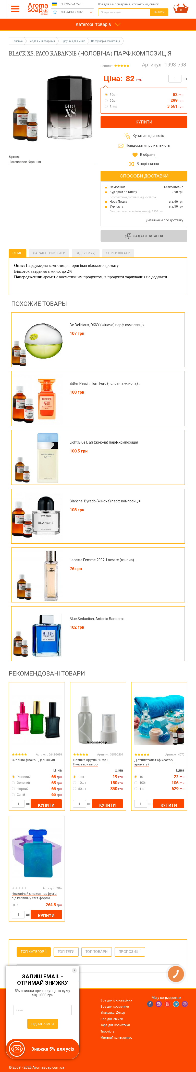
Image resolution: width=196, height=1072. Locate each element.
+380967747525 (70, 4)
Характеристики (49, 253)
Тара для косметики (115, 1025)
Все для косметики (115, 1006)
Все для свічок (112, 1019)
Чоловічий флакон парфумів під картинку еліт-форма (34, 896)
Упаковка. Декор (113, 1012)
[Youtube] (167, 1004)
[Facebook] (150, 1004)
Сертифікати (118, 253)
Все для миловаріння (116, 1000)
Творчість (107, 1031)
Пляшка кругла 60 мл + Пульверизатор (91, 762)
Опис (17, 253)
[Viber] (185, 1004)
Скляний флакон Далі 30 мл (33, 760)
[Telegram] (176, 1004)
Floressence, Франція (25, 162)
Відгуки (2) (86, 253)
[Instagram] (159, 1004)
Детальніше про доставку (164, 220)
